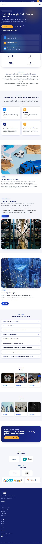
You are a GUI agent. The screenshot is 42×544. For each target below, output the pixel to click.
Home (2, 504)
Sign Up (34, 1)
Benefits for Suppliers (7, 26)
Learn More (5, 216)
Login (31, 1)
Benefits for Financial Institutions (10, 30)
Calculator (3, 511)
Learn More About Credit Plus (12, 437)
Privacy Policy (4, 515)
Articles (2, 523)
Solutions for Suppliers (5, 507)
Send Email (3, 513)
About (2, 505)
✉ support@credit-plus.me (24, 1)
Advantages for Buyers (5, 509)
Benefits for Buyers (19, 26)
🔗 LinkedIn (3, 1)
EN (37, 1)
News (2, 521)
